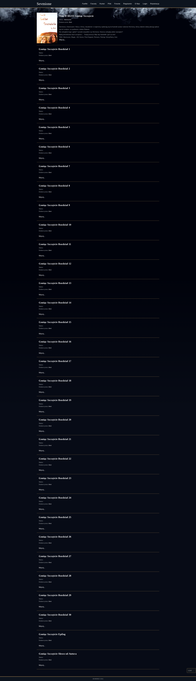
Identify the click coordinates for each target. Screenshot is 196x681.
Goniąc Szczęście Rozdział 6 (54, 146)
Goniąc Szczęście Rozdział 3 (54, 88)
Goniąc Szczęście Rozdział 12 (55, 263)
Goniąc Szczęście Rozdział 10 (55, 224)
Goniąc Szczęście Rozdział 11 (55, 244)
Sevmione (44, 4)
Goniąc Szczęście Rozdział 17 (55, 361)
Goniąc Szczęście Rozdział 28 (55, 575)
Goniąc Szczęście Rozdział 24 (55, 497)
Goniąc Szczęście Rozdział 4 (54, 107)
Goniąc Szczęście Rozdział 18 (55, 380)
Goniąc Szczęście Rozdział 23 (55, 478)
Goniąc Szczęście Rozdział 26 (55, 536)
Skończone (67, 19)
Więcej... (62, 40)
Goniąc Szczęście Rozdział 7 (54, 166)
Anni (70, 22)
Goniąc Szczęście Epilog (52, 634)
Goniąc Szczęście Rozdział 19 (55, 400)
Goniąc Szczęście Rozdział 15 (55, 322)
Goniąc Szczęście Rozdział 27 (55, 556)
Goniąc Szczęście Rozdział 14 (55, 302)
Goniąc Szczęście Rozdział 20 (55, 419)
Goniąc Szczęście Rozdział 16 (55, 341)
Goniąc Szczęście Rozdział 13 (55, 283)
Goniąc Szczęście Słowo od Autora (58, 653)
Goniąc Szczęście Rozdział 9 (54, 205)
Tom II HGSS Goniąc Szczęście (76, 16)
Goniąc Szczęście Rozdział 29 (55, 595)
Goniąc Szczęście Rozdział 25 (55, 517)
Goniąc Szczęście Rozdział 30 (55, 614)
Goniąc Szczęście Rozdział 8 (54, 185)
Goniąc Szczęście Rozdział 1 (54, 49)
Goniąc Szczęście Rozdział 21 (55, 439)
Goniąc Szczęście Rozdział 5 (54, 127)
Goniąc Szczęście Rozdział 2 (54, 68)
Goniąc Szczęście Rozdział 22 (55, 458)
